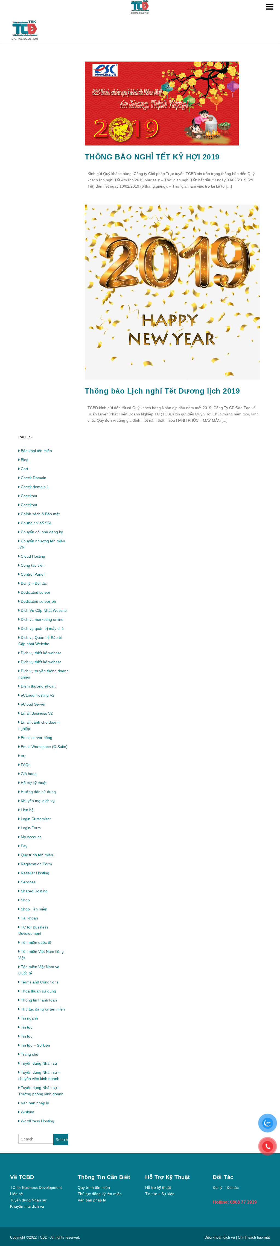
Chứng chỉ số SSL (36, 523)
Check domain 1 (35, 487)
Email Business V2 (37, 713)
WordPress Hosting (37, 1121)
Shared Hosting (34, 891)
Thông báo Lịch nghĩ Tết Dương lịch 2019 (162, 391)
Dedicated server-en (38, 601)
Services (28, 882)
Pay (24, 846)
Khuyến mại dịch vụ (38, 801)
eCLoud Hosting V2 (37, 695)
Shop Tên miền (34, 909)
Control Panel (32, 574)
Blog (24, 460)
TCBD (42, 1237)
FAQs (25, 764)
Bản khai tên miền (36, 451)
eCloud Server (33, 704)
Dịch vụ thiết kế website (41, 653)
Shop (25, 900)
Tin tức (27, 1027)
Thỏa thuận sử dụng (38, 991)
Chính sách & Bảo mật (40, 514)
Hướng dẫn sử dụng (38, 792)
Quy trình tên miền (37, 855)
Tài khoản (29, 918)
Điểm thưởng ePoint (38, 686)
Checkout (29, 496)
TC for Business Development (36, 1187)
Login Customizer (36, 819)
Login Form (31, 828)
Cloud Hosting (33, 556)
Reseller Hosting (35, 873)
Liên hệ (27, 810)
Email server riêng (36, 737)
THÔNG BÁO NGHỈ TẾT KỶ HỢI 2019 (152, 157)
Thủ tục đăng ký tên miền (43, 1009)
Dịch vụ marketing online (42, 619)
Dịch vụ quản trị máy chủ (42, 628)
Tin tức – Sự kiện (35, 1045)
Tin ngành (29, 1018)
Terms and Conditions (40, 982)
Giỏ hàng (29, 774)
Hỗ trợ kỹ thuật (33, 783)
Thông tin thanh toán (39, 1000)
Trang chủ (29, 1054)
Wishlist (27, 1112)
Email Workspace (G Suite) (44, 746)
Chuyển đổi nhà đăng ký (42, 532)
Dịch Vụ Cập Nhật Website (44, 610)
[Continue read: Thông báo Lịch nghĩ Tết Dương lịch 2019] (172, 378)
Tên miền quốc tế (36, 942)
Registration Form (36, 864)
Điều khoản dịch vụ (220, 1237)
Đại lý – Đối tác (34, 583)
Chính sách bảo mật (254, 1237)
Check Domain (33, 478)
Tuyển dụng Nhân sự (39, 1063)
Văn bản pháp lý (35, 1103)
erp (24, 755)
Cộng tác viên (33, 565)
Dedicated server (35, 592)
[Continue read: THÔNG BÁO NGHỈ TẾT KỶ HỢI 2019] (162, 144)
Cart (24, 469)
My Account (31, 837)
